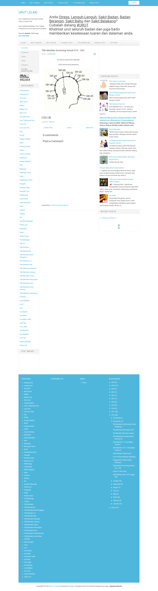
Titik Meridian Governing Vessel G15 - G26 (63, 50)
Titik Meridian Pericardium (29, 279)
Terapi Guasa (24, 236)
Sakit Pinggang (25, 202)
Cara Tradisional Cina (27, 120)
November (116, 421)
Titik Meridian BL (25, 251)
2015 (113, 508)
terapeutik (23, 228)
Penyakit (23, 184)
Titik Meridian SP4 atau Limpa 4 (123, 433)
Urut (21, 308)
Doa (21, 131)
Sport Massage (114, 129)
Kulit (21, 165)
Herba (22, 150)
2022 (113, 395)
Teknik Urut (24, 225)
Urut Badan (35, 3)
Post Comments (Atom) (59, 205)
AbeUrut (52, 54)
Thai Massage (25, 240)
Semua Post (94, 3)
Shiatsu (22, 214)
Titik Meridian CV (25, 261)
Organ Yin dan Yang (119, 471)
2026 (113, 382)
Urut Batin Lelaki (25, 319)
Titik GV (22, 243)
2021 (113, 398)
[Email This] (42, 117)
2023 (113, 392)
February (116, 500)
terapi (22, 232)
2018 (113, 408)
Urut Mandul (24, 330)
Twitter (23, 57)
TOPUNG (23, 297)
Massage (23, 169)
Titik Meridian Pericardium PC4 (123, 430)
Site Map (114, 43)
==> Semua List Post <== (108, 218)
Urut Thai (23, 338)
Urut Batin (48, 3)
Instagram (24, 65)
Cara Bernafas (25, 117)
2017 (113, 412)
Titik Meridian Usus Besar (29, 293)
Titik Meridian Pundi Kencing (33, 533)
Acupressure (24, 90)
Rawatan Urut (24, 191)
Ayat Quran (23, 102)
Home (23, 3)
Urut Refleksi (24, 334)
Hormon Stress (25, 154)
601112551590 (24, 36)
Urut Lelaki (23, 327)
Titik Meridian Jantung (27, 272)
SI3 (21, 217)
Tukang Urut (63, 3)
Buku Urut (23, 113)
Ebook (22, 135)
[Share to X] (47, 117)
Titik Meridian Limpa (27, 276)
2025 (113, 385)
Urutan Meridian (25, 342)
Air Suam (23, 98)
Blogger (71, 586)
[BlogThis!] (45, 117)
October (116, 481)
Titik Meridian (79, 3)
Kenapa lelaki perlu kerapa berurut (112, 168)
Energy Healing (25, 139)
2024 (113, 389)
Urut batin (112, 195)
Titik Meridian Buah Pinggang (34, 510)
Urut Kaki (23, 323)
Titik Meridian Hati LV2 (117, 104)
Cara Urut (23, 124)
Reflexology (24, 195)
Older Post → (90, 128)
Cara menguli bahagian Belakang (124, 457)
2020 (113, 402)
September (116, 484)
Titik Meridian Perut (26, 283)
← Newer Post (47, 128)
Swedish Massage (26, 221)
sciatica (22, 210)
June (115, 491)
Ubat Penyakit (24, 300)
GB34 (21, 143)
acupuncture (24, 94)
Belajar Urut (24, 109)
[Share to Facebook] (50, 117)
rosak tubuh (24, 199)
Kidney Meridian (25, 161)
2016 (113, 415)
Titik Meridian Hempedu (28, 268)
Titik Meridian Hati (26, 264)
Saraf (21, 206)
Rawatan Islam (25, 187)
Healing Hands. (25, 146)
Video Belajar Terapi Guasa (122, 453)
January (116, 504)
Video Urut (23, 345)
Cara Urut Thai (25, 128)
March (115, 497)
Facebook (24, 52)
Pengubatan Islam (26, 180)
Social (25, 48)
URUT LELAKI (28, 12)
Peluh (21, 176)
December (116, 418)
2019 (113, 405)
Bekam (22, 105)
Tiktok (23, 61)
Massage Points (25, 173)
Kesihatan (23, 158)
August (115, 487)
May (114, 494)
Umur (21, 304)
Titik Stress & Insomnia (117, 81)
